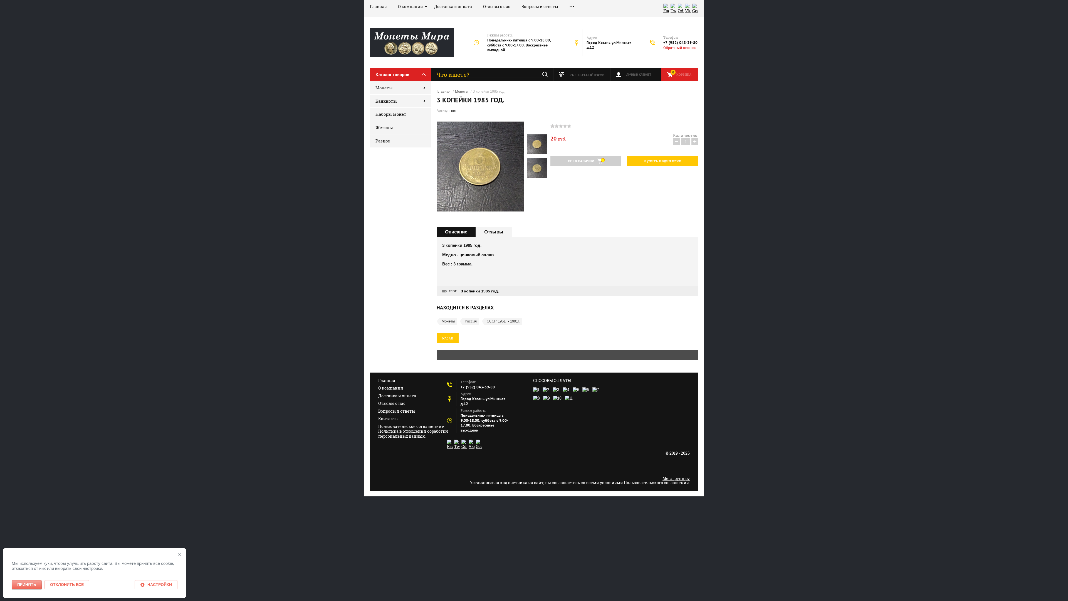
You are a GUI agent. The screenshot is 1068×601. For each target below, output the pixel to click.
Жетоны (384, 127)
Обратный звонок (679, 47)
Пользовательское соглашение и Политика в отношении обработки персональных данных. (413, 431)
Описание (456, 232)
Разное (382, 141)
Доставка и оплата (453, 6)
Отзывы (493, 232)
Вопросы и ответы (539, 6)
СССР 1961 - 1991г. (503, 321)
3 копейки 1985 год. (480, 291)
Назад (447, 338)
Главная (378, 6)
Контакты (388, 418)
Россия (471, 321)
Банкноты (386, 101)
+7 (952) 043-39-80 (680, 42)
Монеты (384, 87)
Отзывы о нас (496, 6)
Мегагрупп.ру (676, 478)
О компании (410, 6)
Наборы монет (390, 114)
